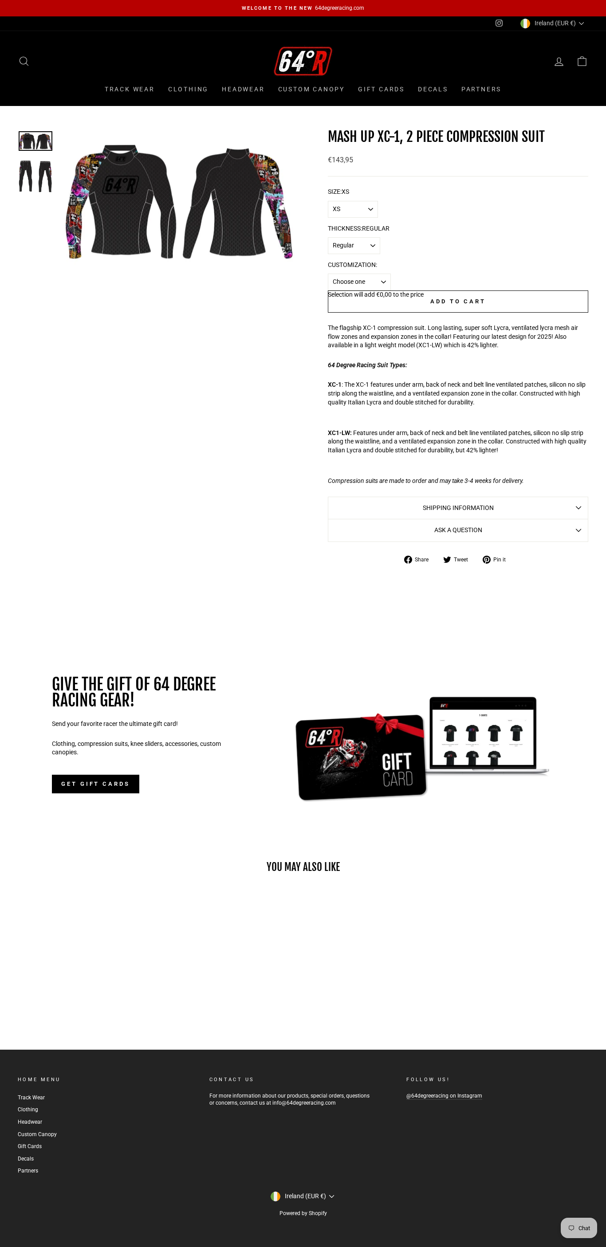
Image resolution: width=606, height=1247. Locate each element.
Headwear (243, 89)
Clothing (188, 89)
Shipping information (458, 507)
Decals (433, 89)
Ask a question (458, 529)
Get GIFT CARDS (95, 783)
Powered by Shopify (303, 1213)
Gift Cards (381, 89)
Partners (481, 89)
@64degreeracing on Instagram (444, 1096)
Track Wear (130, 89)
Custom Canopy (311, 89)
